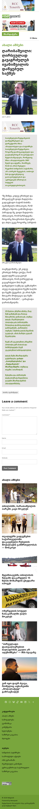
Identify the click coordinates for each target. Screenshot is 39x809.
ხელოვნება (7, 731)
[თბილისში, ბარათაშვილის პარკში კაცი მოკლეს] (19, 493)
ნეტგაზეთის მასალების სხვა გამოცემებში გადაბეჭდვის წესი (18, 804)
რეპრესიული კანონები (12, 764)
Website (4, 458)
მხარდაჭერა (10, 34)
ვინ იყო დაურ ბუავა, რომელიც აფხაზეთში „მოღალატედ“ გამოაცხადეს (15, 687)
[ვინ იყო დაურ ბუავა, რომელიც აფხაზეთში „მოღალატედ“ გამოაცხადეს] (19, 669)
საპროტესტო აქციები (11, 756)
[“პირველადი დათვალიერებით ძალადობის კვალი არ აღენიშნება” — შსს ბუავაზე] (19, 631)
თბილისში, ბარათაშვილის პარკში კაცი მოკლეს (19, 507)
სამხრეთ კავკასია (10, 735)
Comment (6, 415)
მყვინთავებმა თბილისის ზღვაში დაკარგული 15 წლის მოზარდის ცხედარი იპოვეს (18, 579)
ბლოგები (6, 738)
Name (4, 438)
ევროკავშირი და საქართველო (15, 768)
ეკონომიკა (7, 723)
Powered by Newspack (9, 801)
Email (4, 448)
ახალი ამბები (12, 45)
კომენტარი (7, 727)
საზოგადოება (8, 720)
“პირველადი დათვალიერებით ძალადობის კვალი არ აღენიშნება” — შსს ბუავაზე (19, 648)
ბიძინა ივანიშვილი (10, 392)
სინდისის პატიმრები (11, 753)
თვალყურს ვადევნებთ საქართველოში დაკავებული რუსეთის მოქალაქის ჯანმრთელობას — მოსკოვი (19, 542)
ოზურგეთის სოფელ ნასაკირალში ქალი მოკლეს (14, 613)
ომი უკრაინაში (8, 760)
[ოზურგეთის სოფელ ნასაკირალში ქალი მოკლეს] (19, 598)
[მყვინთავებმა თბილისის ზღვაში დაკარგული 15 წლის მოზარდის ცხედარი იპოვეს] (19, 562)
